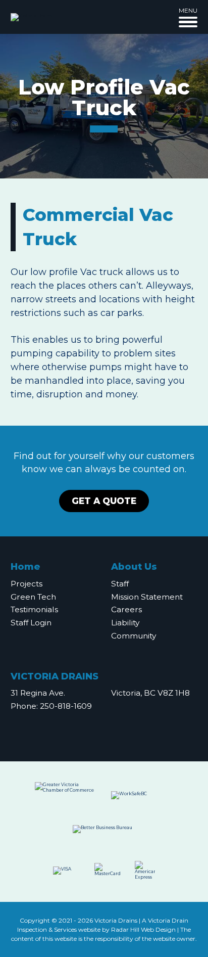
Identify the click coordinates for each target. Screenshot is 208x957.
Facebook (107, 726)
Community (133, 636)
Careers (126, 609)
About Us (134, 566)
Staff (120, 583)
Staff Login (31, 622)
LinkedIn (129, 726)
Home (25, 566)
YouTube (81, 726)
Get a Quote (104, 500)
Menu (188, 10)
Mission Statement (147, 597)
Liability (125, 622)
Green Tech (33, 597)
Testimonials (34, 609)
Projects (26, 583)
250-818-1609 (66, 706)
